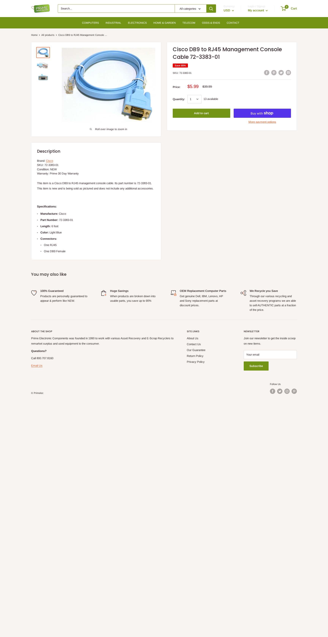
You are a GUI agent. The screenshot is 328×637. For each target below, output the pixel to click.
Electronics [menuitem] (137, 22)
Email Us (37, 365)
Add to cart (201, 113)
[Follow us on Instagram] (287, 391)
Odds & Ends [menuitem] (211, 22)
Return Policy (195, 355)
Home (34, 35)
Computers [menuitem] (90, 22)
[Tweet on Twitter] (281, 72)
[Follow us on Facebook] (272, 391)
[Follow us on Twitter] (279, 391)
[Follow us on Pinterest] (294, 391)
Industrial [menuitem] (113, 22)
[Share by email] (288, 72)
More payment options (262, 121)
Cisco (49, 160)
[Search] (211, 9)
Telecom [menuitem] (188, 22)
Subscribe (256, 366)
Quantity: (179, 99)
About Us (192, 338)
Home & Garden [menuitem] (164, 22)
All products (47, 35)
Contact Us (194, 344)
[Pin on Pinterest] (274, 72)
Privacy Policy (196, 361)
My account (256, 10)
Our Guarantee (196, 350)
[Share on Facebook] (266, 72)
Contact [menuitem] (233, 22)
